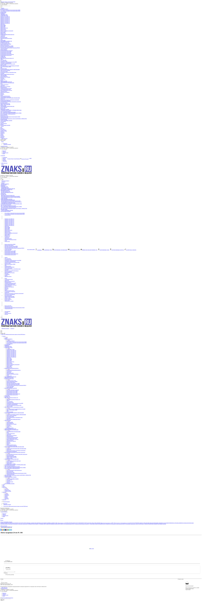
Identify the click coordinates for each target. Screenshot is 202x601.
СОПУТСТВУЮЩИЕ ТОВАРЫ (12, 478)
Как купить (7, 489)
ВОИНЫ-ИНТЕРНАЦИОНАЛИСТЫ (13, 370)
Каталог (6, 338)
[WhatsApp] (8, 530)
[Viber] (7, 530)
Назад (7, 337)
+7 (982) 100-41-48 (4, 138)
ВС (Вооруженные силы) (11, 380)
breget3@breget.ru (4, 146)
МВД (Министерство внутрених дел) (13, 399)
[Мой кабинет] (0, 329)
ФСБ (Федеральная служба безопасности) (14, 470)
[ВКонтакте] (1, 530)
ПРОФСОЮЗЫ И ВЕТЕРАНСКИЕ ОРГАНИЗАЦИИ (16, 448)
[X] (5, 530)
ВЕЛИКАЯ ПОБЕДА (11, 340)
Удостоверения (3, 526)
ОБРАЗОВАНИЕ (10, 422)
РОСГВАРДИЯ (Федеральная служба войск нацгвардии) (17, 454)
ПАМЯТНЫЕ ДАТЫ (10, 349)
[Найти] (1, 7)
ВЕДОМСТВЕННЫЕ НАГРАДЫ (13, 390)
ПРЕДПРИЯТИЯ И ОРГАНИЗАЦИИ (13, 431)
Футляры (7, 526)
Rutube (4, 153)
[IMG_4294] (101, 548)
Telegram (4, 151)
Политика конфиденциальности (7, 597)
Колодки (10, 526)
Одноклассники (5, 152)
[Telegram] (11, 530)
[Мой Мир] (4, 530)
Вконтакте (4, 150)
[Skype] (10, 530)
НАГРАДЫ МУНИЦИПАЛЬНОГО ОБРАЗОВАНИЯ (16, 414)
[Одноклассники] (2, 530)
